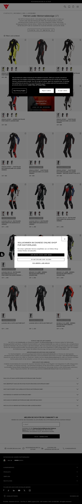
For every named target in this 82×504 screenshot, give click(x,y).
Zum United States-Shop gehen (41, 255)
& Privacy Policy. (40, 85)
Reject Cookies (46, 90)
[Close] (65, 238)
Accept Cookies (62, 90)
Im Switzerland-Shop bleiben (41, 259)
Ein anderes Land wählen (41, 263)
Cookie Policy (31, 85)
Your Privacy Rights (19, 90)
